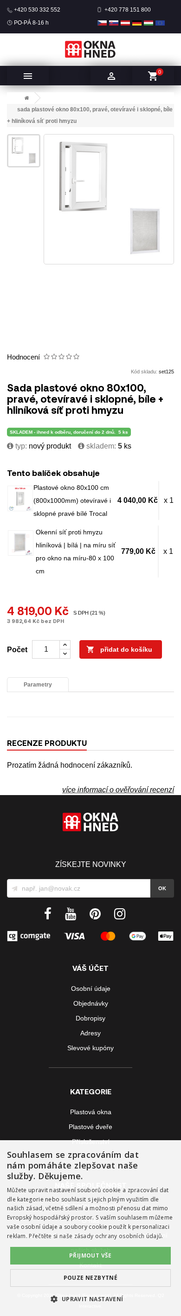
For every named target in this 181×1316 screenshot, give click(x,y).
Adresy (90, 1033)
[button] (90, 1299)
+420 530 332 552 (37, 9)
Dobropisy (90, 1018)
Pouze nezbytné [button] (91, 1278)
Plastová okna (90, 1112)
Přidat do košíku (119, 649)
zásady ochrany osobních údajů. (118, 1236)
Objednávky (90, 1003)
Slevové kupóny (90, 1048)
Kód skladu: (144, 371)
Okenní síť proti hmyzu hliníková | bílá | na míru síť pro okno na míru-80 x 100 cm (76, 551)
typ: (20, 446)
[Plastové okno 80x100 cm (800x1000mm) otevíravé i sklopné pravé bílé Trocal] (20, 498)
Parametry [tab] (38, 684)
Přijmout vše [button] (90, 1255)
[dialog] (90, 1228)
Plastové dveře (90, 1126)
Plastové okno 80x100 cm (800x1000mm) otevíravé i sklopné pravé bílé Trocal (72, 500)
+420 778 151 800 (127, 9)
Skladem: (100, 446)
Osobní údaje (90, 988)
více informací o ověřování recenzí (118, 790)
